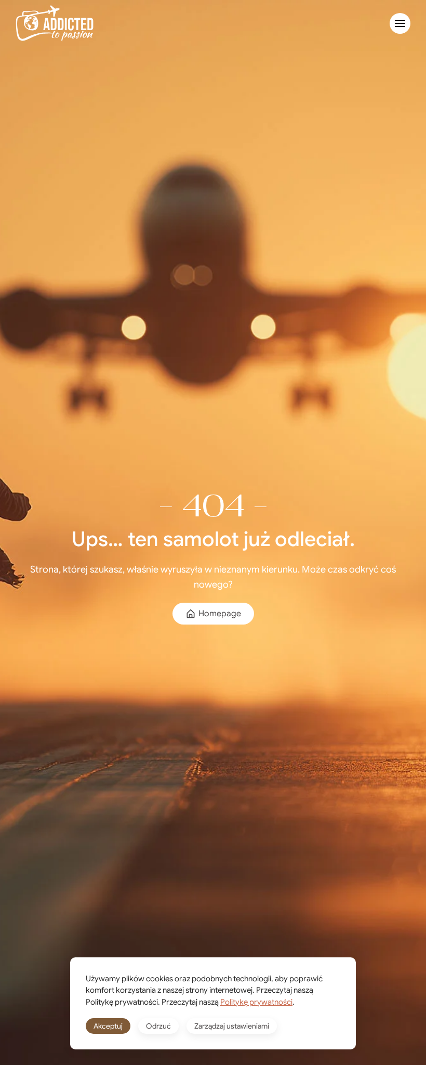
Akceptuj (108, 1026)
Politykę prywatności (256, 1002)
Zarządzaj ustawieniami (231, 1026)
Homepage (219, 613)
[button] (400, 23)
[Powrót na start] (55, 23)
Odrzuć (158, 1026)
